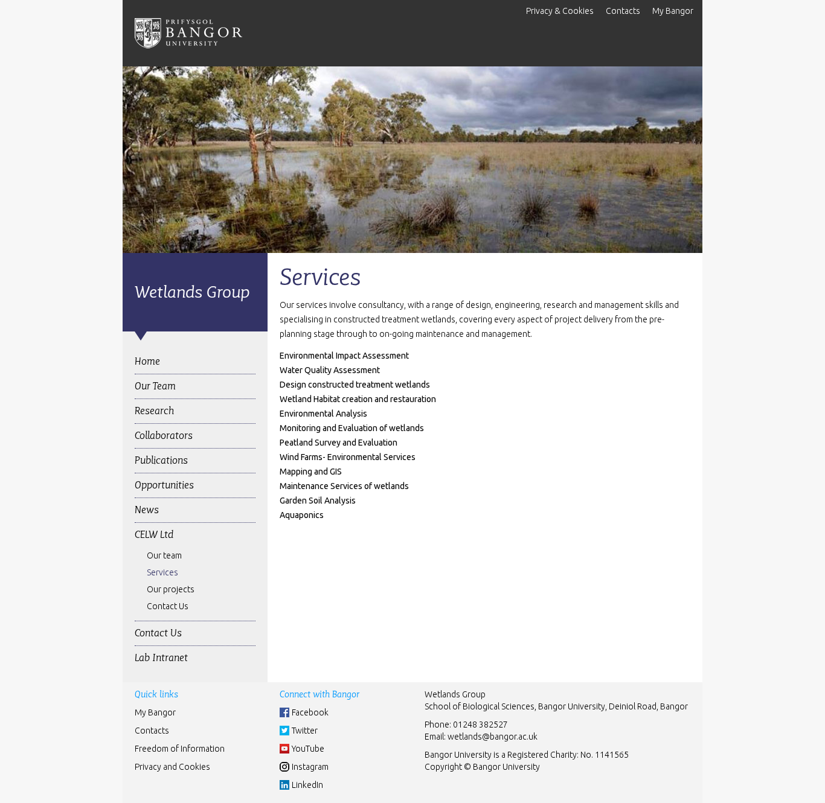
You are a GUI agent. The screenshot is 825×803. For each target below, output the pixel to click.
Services (162, 572)
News (147, 510)
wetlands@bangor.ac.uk (493, 736)
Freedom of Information (180, 748)
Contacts (623, 11)
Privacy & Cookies (560, 11)
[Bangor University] (188, 33)
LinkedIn (307, 785)
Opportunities (164, 485)
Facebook (310, 712)
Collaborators (164, 435)
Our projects (170, 589)
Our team (164, 555)
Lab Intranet (161, 657)
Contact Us (167, 606)
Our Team (155, 386)
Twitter (305, 730)
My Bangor (672, 11)
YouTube (308, 748)
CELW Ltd (154, 534)
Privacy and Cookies (172, 767)
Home (147, 361)
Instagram (310, 767)
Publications (161, 460)
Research (154, 411)
